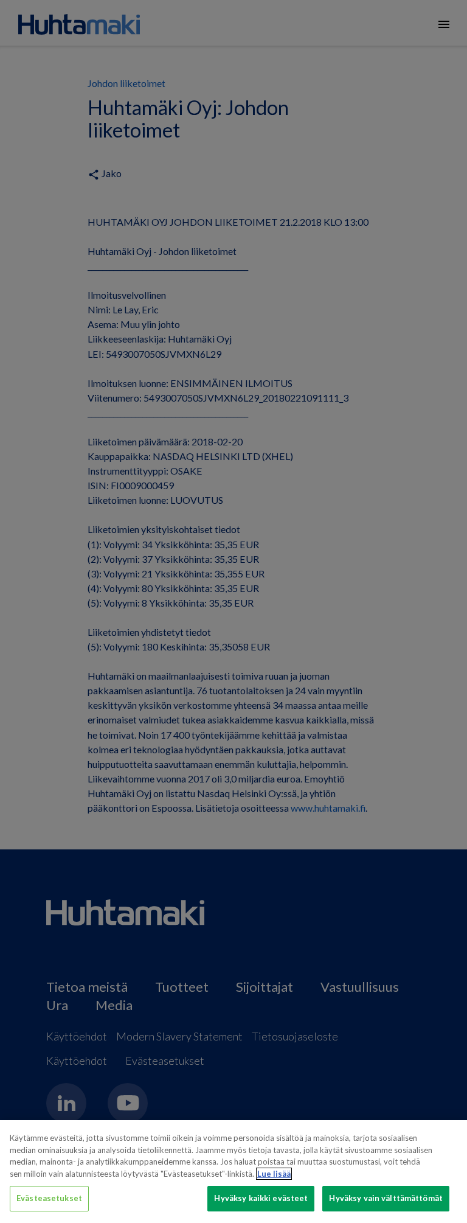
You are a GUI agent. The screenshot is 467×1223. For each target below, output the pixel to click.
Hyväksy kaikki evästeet (261, 1198)
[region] (233, 1171)
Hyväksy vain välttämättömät (386, 1198)
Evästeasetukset (49, 1198)
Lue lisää (274, 1174)
